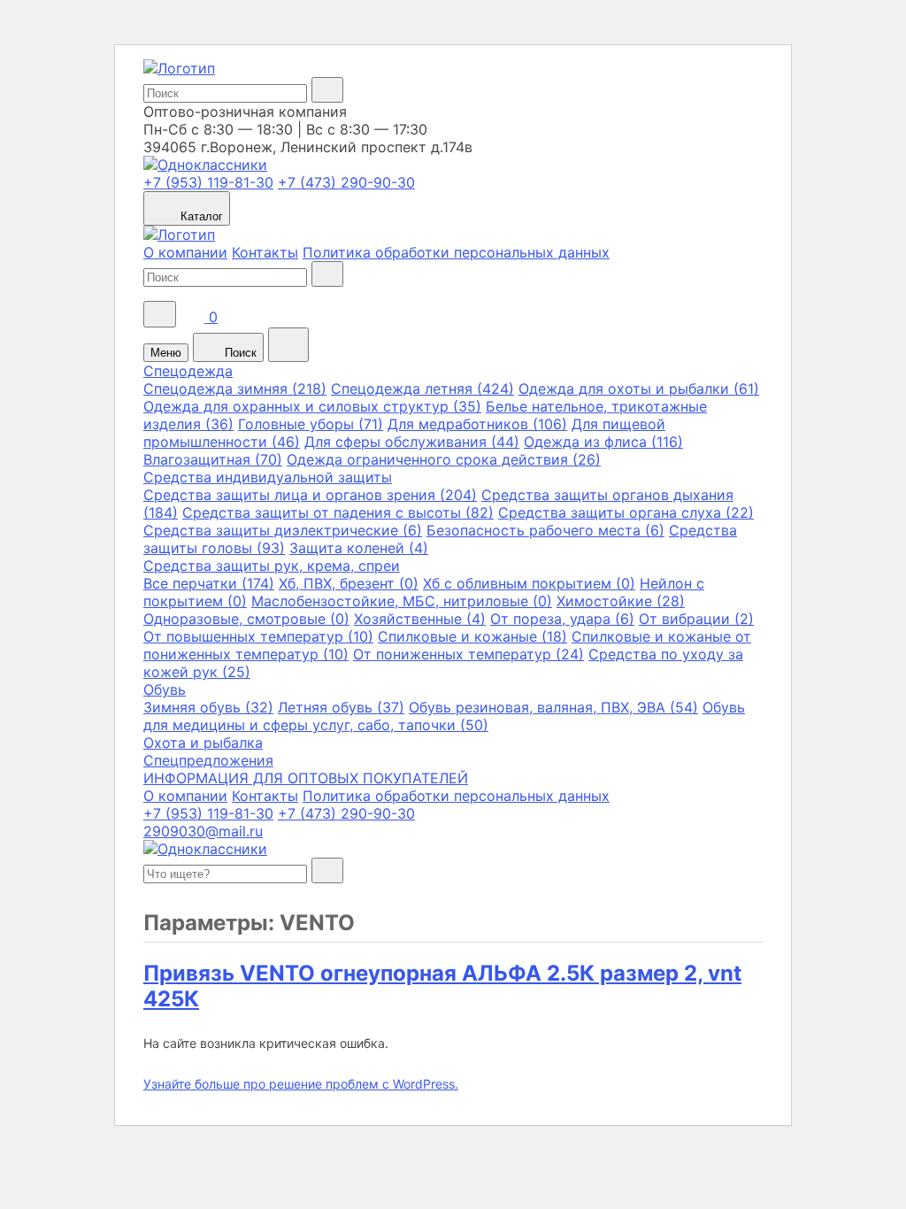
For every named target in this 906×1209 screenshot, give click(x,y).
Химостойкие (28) (621, 601)
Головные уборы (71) (310, 424)
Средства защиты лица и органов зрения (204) (310, 495)
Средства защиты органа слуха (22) (626, 512)
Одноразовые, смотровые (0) (246, 619)
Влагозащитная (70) (212, 459)
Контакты (265, 252)
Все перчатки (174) (208, 583)
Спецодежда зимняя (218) (234, 388)
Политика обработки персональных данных (456, 252)
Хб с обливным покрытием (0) (529, 583)
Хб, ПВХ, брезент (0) (348, 583)
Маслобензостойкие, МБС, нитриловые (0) (401, 601)
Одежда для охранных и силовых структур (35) (312, 406)
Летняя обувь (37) (341, 707)
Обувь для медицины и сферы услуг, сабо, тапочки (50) (444, 716)
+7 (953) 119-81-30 (208, 182)
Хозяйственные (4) (420, 619)
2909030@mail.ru (203, 831)
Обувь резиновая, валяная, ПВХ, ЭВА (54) (553, 707)
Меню (165, 352)
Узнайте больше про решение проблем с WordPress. (300, 1083)
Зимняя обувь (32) (208, 707)
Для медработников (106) (477, 424)
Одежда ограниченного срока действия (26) (444, 459)
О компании (185, 252)
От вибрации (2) (696, 619)
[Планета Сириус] (179, 68)
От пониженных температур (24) (468, 654)
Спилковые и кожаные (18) (472, 636)
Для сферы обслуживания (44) (411, 441)
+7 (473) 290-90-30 (346, 182)
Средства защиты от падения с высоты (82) (338, 512)
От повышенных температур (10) (258, 636)
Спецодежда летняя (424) (422, 388)
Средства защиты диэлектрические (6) (282, 530)
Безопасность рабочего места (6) (545, 530)
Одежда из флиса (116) (603, 441)
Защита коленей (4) (358, 548)
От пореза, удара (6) (562, 619)
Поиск (239, 352)
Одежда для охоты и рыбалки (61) (638, 388)
